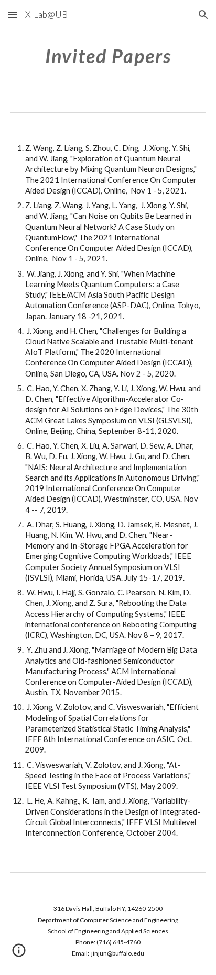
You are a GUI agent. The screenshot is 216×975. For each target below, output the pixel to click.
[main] (108, 55)
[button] (12, 14)
